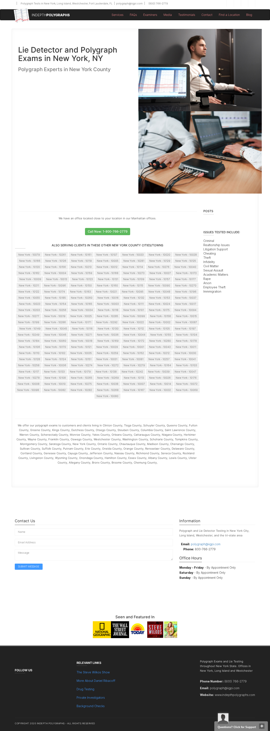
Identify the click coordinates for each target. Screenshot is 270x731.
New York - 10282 (81, 390)
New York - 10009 (30, 279)
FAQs (133, 14)
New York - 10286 (55, 322)
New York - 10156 (55, 267)
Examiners (150, 14)
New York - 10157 (159, 279)
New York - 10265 (81, 377)
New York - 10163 (80, 291)
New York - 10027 (160, 273)
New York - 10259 (107, 353)
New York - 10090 (159, 285)
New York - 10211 (29, 285)
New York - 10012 (107, 267)
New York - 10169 (108, 340)
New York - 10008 (28, 383)
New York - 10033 (133, 254)
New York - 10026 (160, 377)
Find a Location (229, 14)
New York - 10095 (132, 291)
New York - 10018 (81, 340)
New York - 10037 (185, 297)
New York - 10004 (55, 273)
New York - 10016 (108, 297)
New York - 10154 (55, 303)
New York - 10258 (28, 365)
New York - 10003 (108, 303)
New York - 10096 (55, 285)
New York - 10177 (185, 279)
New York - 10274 (81, 365)
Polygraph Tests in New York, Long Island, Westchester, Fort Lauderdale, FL (66, 3)
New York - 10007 (134, 383)
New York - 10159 (81, 273)
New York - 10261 (55, 254)
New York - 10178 (186, 340)
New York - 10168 (107, 273)
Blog (249, 14)
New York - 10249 (28, 334)
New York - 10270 (185, 285)
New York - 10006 (55, 365)
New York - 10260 (81, 297)
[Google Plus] (244, 3)
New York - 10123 (82, 279)
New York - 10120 (29, 267)
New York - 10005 (107, 260)
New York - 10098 (28, 390)
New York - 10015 (186, 316)
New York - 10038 (107, 383)
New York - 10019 (54, 316)
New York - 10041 (185, 359)
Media (167, 14)
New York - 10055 (29, 297)
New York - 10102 (55, 353)
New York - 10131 (108, 279)
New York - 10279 (134, 365)
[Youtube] (251, 3)
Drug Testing (85, 689)
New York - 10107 (106, 254)
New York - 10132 (134, 297)
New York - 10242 (132, 371)
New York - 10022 (133, 322)
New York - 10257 (159, 359)
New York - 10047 (185, 371)
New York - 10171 (81, 322)
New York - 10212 (159, 353)
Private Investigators (91, 697)
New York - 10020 (159, 254)
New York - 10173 (186, 273)
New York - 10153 (159, 297)
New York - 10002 (159, 322)
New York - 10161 (81, 254)
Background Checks (91, 706)
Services (117, 14)
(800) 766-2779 (158, 3)
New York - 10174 (54, 291)
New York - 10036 (108, 334)
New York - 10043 (160, 347)
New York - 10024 (159, 303)
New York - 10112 (134, 328)
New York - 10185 (55, 297)
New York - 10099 (134, 316)
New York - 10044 (134, 334)
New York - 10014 (160, 383)
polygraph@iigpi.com (129, 3)
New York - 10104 (186, 334)
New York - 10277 (28, 316)
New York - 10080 (107, 396)
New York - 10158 (160, 316)
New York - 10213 (81, 267)
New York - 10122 (29, 291)
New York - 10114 (133, 267)
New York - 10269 (108, 377)
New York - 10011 (186, 347)
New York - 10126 (55, 260)
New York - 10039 (159, 371)
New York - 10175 (159, 310)
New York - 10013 (56, 279)
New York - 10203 (29, 310)
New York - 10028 (186, 254)
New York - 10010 (55, 383)
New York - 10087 (186, 322)
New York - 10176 (186, 377)
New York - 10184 (28, 340)
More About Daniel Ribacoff (96, 680)
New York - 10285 (107, 316)
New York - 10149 (29, 328)
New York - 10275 (81, 383)
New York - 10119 (81, 260)
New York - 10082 (55, 390)
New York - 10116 (82, 328)
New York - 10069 (187, 390)
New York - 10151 (81, 359)
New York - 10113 (134, 377)
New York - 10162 (29, 273)
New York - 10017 (185, 303)
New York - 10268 (108, 390)
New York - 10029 (107, 347)
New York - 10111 (134, 303)
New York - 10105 (159, 328)
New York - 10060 (55, 340)
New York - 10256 (55, 310)
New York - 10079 (29, 254)
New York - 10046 (55, 334)
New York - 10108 (55, 377)
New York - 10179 (80, 371)
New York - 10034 (82, 310)
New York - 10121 (81, 347)
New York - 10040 (185, 267)
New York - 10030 (185, 353)
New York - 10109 (133, 279)
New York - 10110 (29, 353)
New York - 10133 (54, 371)
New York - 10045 (56, 328)
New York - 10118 (108, 310)
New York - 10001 (133, 347)
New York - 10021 (106, 291)
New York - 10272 (108, 365)
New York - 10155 (160, 334)
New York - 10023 (29, 303)
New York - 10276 (158, 267)
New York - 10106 (29, 347)
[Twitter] (237, 3)
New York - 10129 (159, 260)
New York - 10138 (106, 371)
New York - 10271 (81, 334)
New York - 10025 (81, 316)
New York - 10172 (134, 340)
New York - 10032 (160, 390)
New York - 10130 (108, 328)
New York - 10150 (81, 285)
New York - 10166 (29, 260)
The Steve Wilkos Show (93, 672)
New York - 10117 (29, 371)
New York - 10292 (106, 322)
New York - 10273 (133, 273)
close (262, 726)
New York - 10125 (185, 260)
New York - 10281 (133, 260)
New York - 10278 (29, 377)
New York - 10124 (55, 359)
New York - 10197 (185, 328)
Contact (206, 14)
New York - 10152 (133, 353)
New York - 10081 (132, 359)
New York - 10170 (55, 347)
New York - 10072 (186, 383)
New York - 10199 (28, 322)
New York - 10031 (106, 359)
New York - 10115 (133, 285)
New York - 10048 (159, 291)
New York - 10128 (29, 359)
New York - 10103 (186, 365)
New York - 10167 (134, 390)
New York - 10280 (160, 340)
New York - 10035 (81, 353)
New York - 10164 (160, 365)
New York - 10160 (107, 285)
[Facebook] (230, 3)
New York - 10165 (81, 303)
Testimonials (186, 14)
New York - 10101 (133, 310)
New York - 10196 (185, 291)
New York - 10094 (185, 310)
